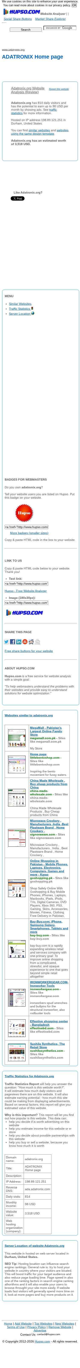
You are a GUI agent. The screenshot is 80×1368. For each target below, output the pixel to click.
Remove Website (59, 1327)
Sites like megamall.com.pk (47, 739)
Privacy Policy (36, 1327)
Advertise (40, 1330)
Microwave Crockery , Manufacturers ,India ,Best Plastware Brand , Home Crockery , (49, 826)
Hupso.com (42, 1341)
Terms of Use (16, 1327)
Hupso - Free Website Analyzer (26, 591)
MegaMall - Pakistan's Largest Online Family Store (46, 731)
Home (8, 1323)
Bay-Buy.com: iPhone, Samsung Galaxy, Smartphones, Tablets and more (49, 927)
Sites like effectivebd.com (47, 1029)
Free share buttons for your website (29, 651)
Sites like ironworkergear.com (44, 994)
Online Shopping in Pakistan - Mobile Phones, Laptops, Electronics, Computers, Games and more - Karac (49, 867)
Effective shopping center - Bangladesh (49, 1023)
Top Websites (43, 1323)
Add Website (23, 1323)
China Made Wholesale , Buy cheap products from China (48, 784)
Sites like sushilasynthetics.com (46, 1055)
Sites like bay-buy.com (47, 937)
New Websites (64, 1323)
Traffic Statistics (20, 308)
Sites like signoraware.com (47, 836)
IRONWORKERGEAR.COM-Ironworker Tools (49, 984)
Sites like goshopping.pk (49, 879)
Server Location (20, 313)
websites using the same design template (39, 132)
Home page (38, 754)
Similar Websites (20, 304)
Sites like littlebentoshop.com (45, 762)
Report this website (59, 89)
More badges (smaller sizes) (29, 533)
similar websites (39, 130)
